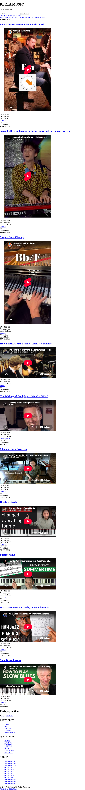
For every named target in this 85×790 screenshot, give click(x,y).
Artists (2, 386)
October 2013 (9, 773)
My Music (8, 730)
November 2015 (10, 783)
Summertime (7, 554)
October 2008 (9, 777)
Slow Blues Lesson (10, 660)
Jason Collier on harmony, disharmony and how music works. (35, 130)
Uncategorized (5, 438)
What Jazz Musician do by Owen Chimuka (24, 607)
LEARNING (17, 18)
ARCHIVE (10, 16)
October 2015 (9, 771)
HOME (2, 16)
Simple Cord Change (12, 237)
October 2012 (9, 775)
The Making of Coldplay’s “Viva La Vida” (24, 396)
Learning (3, 120)
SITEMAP (17, 16)
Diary (6, 726)
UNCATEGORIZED (38, 18)
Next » (10, 716)
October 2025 (9, 767)
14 (7, 716)
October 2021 (9, 769)
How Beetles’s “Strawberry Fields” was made (26, 343)
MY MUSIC (26, 18)
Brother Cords (8, 502)
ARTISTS (3, 18)
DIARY (10, 18)
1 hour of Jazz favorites (13, 449)
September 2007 (10, 765)
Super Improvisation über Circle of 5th (22, 24)
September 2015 (10, 761)
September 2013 (10, 763)
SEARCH (25, 14)
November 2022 (10, 779)
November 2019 (10, 781)
